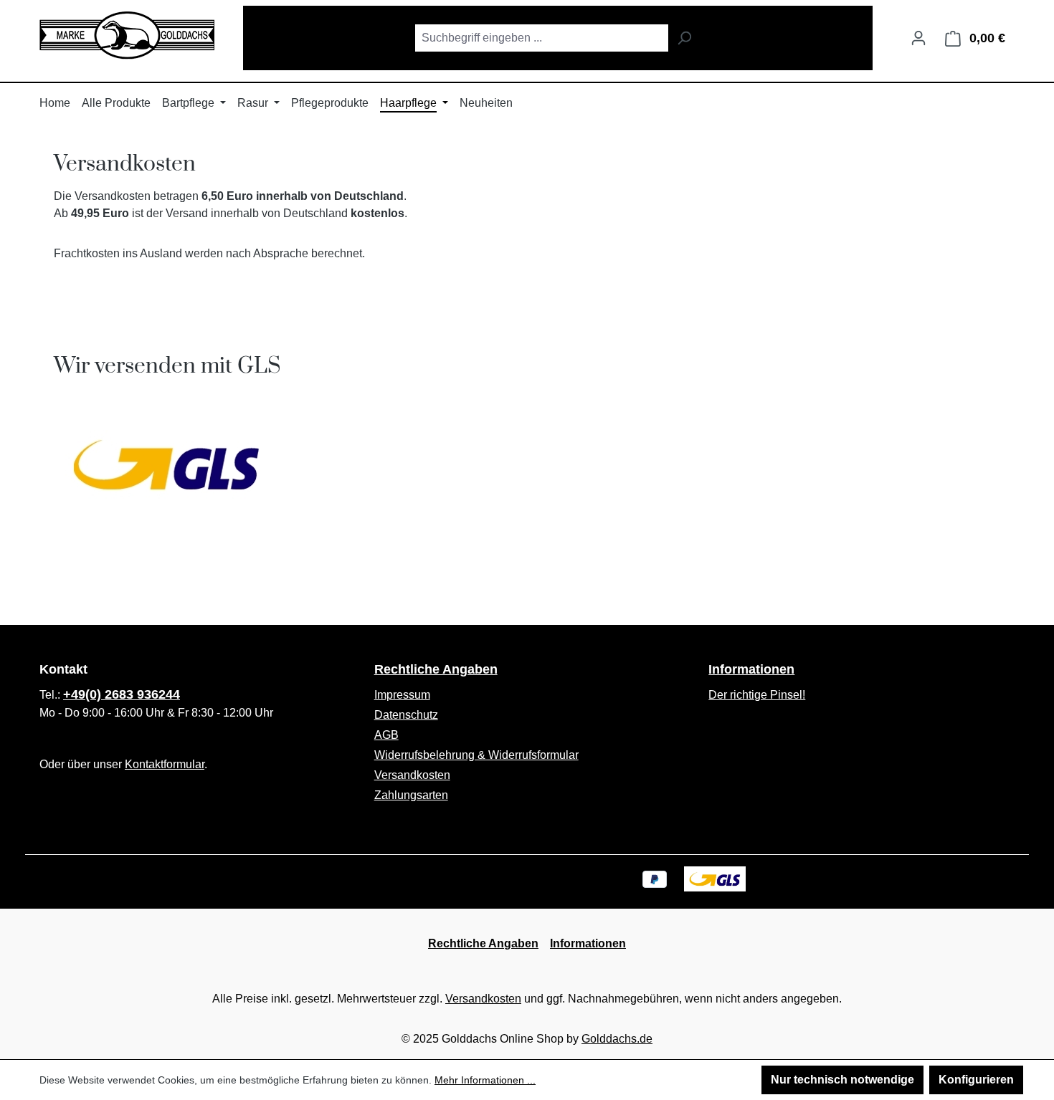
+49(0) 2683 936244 (121, 694)
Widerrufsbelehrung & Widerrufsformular (476, 755)
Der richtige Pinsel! (756, 695)
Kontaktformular (164, 764)
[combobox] (541, 38)
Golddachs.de (616, 1039)
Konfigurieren (976, 1079)
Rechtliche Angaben (436, 669)
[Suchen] (684, 38)
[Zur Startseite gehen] (126, 35)
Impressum (402, 695)
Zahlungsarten (411, 795)
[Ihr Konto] (918, 38)
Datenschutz (406, 715)
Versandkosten (412, 775)
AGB (386, 735)
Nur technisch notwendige (842, 1079)
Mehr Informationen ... (485, 1080)
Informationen (751, 669)
